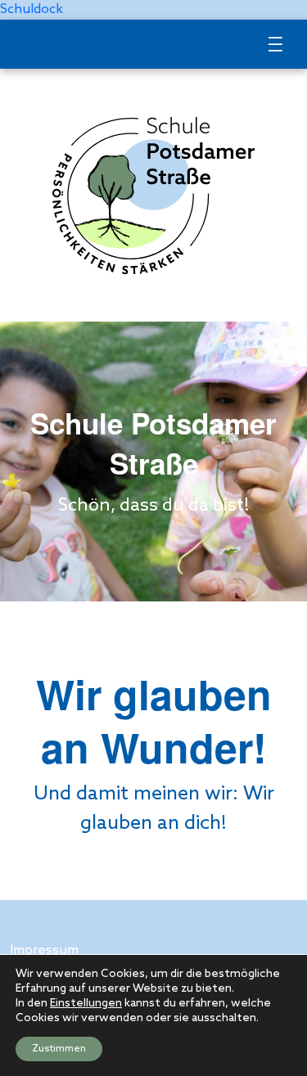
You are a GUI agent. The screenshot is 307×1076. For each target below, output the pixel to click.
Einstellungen (86, 1004)
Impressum (44, 950)
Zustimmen (59, 1049)
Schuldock (31, 9)
